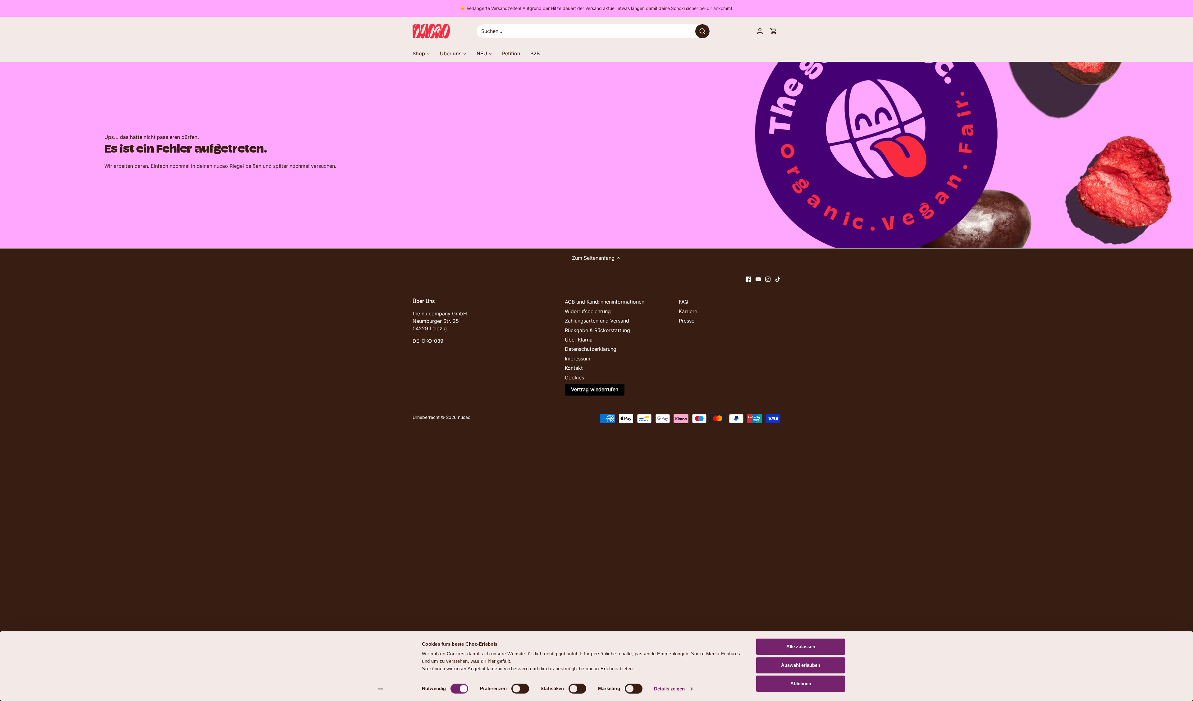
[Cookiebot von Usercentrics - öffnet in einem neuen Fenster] (381, 689)
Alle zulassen (800, 646)
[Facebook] (748, 278)
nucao (464, 417)
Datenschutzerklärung (590, 349)
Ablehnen (800, 683)
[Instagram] (767, 278)
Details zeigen (669, 688)
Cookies (574, 377)
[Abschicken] (702, 31)
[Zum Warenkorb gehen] (773, 31)
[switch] (520, 689)
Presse (686, 321)
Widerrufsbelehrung (588, 311)
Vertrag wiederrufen (594, 389)
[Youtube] (758, 278)
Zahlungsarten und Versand (597, 321)
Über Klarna (578, 340)
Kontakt (574, 368)
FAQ (683, 302)
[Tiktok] (777, 278)
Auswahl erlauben (800, 665)
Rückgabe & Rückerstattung (597, 330)
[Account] (760, 31)
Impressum (577, 358)
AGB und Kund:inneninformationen (604, 302)
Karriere (688, 311)
